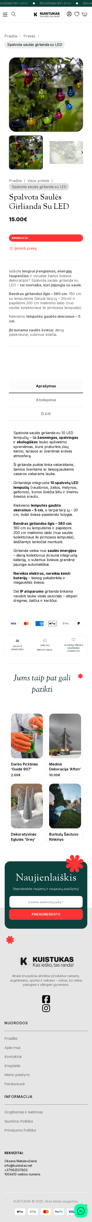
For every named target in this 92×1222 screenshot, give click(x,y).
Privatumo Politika (20, 1130)
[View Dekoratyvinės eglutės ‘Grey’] (27, 805)
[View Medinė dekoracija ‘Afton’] (65, 735)
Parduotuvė (14, 1084)
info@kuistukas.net (18, 1165)
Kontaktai (12, 1057)
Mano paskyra (16, 1075)
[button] (77, 63)
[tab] (46, 386)
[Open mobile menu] (5, 14)
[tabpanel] (46, 514)
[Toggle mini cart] (85, 14)
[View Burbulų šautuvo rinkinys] (65, 805)
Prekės (29, 36)
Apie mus (12, 1048)
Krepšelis (12, 1066)
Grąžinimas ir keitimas (23, 1112)
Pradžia (10, 36)
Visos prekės (38, 180)
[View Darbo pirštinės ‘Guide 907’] (27, 735)
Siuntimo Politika (18, 1121)
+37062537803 (15, 1170)
